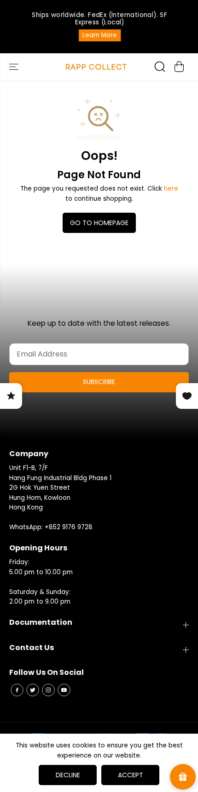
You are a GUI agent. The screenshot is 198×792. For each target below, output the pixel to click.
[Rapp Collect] (96, 67)
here (171, 188)
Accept (130, 775)
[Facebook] (17, 690)
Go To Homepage (99, 222)
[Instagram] (48, 690)
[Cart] (179, 66)
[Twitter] (33, 690)
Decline (68, 775)
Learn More (99, 35)
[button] (14, 66)
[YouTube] (64, 690)
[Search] (159, 66)
